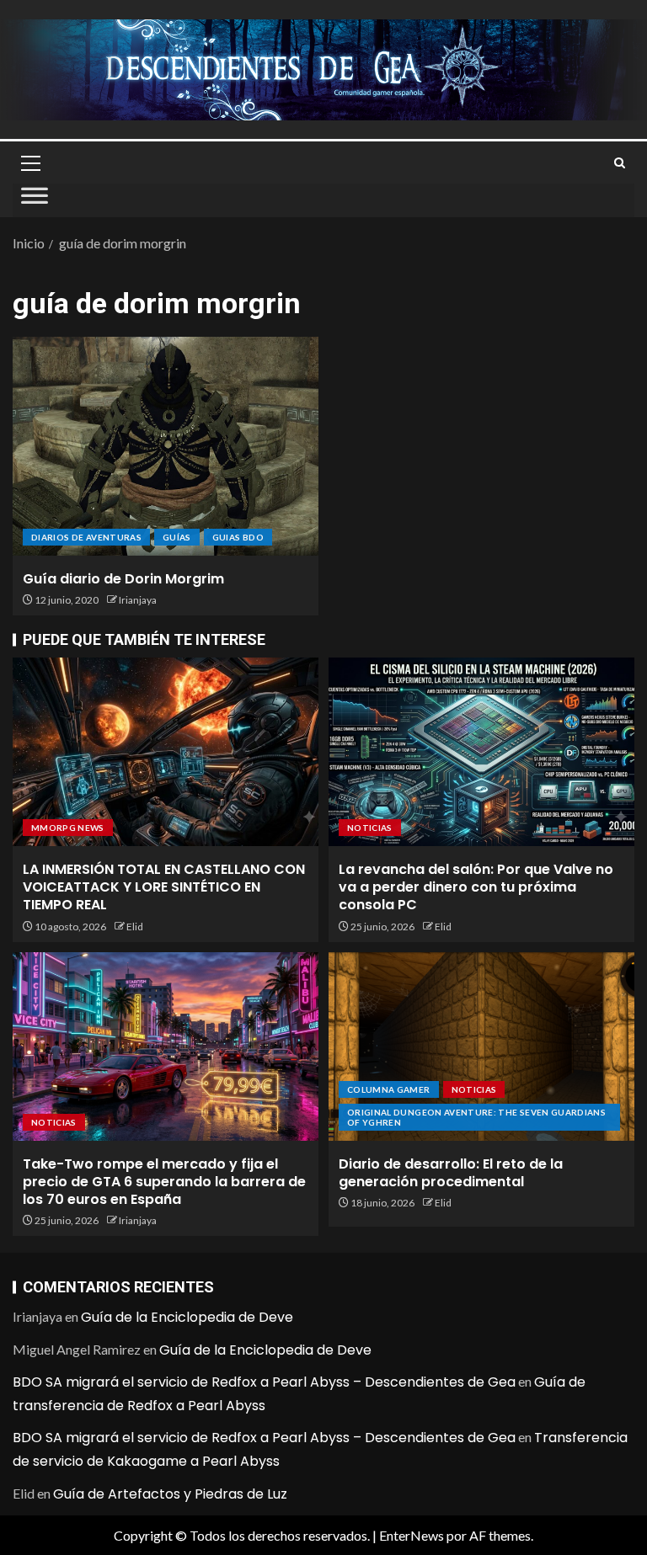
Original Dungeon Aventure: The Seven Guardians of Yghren (476, 1117)
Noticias (370, 828)
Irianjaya (138, 600)
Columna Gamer (388, 1089)
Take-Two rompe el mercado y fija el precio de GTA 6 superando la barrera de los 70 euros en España (164, 1182)
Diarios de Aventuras (86, 537)
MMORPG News (67, 828)
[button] (29, 162)
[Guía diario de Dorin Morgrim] (165, 446)
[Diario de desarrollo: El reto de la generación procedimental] (481, 1046)
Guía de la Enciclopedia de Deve (187, 1317)
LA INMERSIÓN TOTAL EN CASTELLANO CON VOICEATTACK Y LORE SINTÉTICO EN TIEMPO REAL (164, 887)
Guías (177, 537)
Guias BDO (238, 537)
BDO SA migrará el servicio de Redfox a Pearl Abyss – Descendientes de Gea (264, 1382)
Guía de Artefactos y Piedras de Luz (170, 1494)
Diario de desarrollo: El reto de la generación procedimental (451, 1172)
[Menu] (29, 162)
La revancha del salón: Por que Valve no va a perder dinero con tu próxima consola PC (476, 887)
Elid (134, 926)
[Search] (619, 162)
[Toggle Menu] (34, 200)
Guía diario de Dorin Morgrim (123, 578)
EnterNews (411, 1535)
